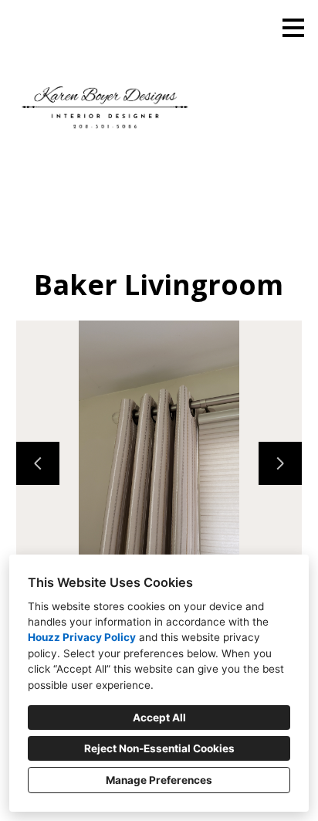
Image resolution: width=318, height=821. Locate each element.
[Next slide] (280, 463)
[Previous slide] (37, 463)
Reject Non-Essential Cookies (159, 748)
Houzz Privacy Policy (82, 637)
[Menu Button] (293, 27)
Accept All (159, 717)
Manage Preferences (159, 780)
